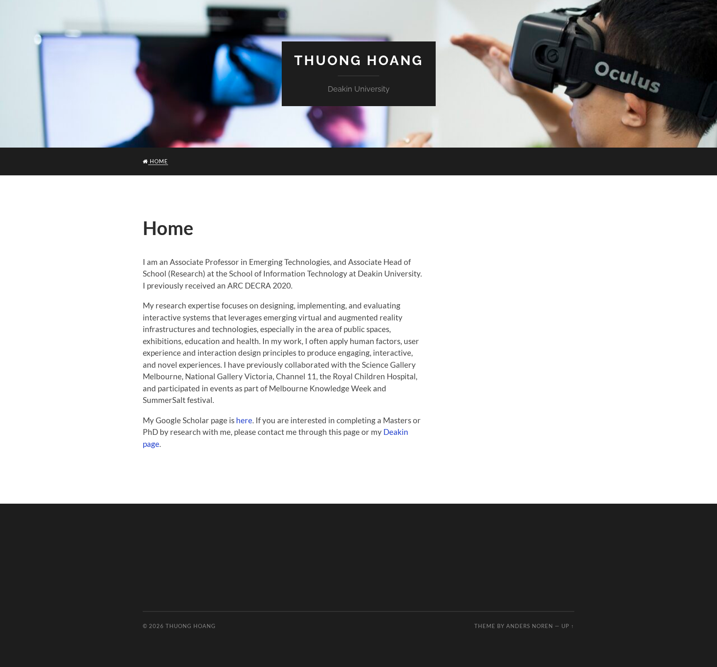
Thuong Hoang (358, 60)
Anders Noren (529, 626)
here (244, 420)
